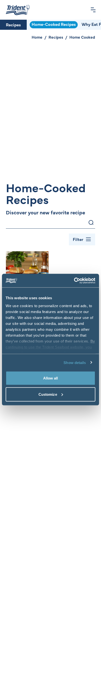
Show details (74, 362)
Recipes (13, 25)
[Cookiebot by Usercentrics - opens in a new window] (73, 280)
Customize (47, 394)
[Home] (18, 9)
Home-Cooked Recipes (54, 24)
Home (37, 37)
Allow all (50, 378)
